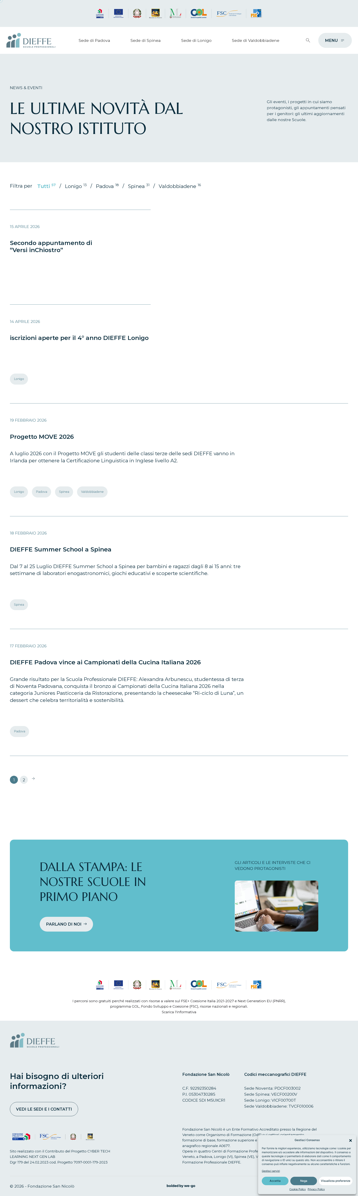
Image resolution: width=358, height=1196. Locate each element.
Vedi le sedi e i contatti (44, 1109)
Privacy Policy (316, 1189)
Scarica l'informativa (179, 1012)
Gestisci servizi (271, 1170)
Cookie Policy (297, 1189)
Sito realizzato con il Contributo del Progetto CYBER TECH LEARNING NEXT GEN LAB (60, 1154)
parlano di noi (63, 924)
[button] (350, 1140)
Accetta (275, 1181)
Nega (303, 1181)
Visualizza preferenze (335, 1181)
